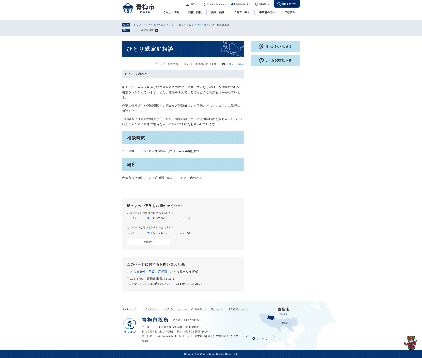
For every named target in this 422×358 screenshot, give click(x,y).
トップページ (141, 24)
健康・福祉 (217, 12)
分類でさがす (158, 24)
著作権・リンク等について (209, 309)
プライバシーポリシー (176, 309)
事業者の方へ (267, 12)
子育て (190, 24)
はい (133, 218)
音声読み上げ (243, 4)
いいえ (187, 218)
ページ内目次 (138, 74)
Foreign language (216, 4)
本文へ (194, 4)
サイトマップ (129, 309)
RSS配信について (238, 309)
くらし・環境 (171, 12)
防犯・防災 (195, 12)
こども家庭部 (136, 271)
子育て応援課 (158, 271)
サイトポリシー (150, 309)
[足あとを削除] (157, 30)
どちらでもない (159, 218)
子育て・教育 (242, 12)
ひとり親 (202, 24)
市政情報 (290, 12)
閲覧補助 (264, 4)
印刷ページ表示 (235, 64)
